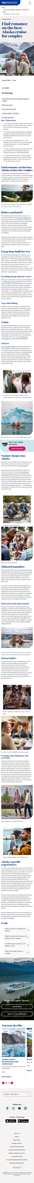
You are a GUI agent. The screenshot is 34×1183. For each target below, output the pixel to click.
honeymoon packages (23, 218)
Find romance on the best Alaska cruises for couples (15, 100)
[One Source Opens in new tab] (17, 1168)
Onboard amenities (8, 117)
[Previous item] (3, 1083)
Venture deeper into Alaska (10, 113)
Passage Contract (17, 1143)
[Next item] (12, 1083)
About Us (16, 1133)
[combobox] (19, 1094)
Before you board (7, 105)
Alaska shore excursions (24, 259)
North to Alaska (17, 877)
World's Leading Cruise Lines (17, 1153)
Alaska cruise (6, 177)
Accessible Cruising (16, 1156)
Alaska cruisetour (23, 466)
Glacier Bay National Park (8, 346)
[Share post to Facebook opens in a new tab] (7, 1108)
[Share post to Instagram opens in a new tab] (25, 1108)
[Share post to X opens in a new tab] (13, 1108)
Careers (17, 1137)
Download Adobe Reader (17, 1163)
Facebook (11, 918)
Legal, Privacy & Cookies (17, 1146)
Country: (7, 1094)
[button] (17, 94)
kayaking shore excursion (11, 282)
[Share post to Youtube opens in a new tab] (19, 1108)
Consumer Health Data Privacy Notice (16, 1160)
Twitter (5, 918)
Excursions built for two (9, 109)
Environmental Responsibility (17, 1150)
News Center (16, 1140)
